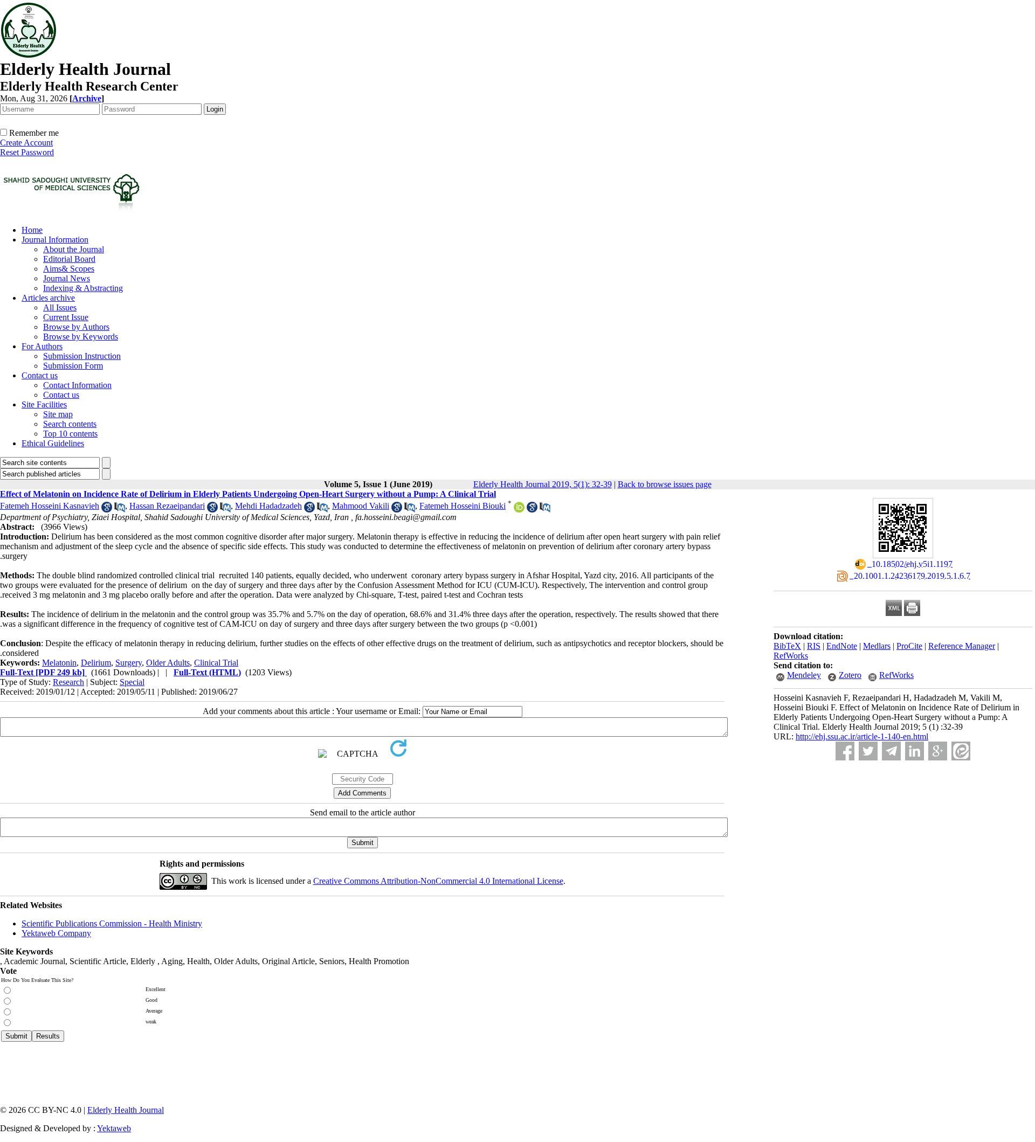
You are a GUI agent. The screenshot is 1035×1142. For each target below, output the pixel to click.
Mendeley (804, 675)
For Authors (42, 346)
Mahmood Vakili (360, 505)
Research (68, 682)
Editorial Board (69, 259)
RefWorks (791, 655)
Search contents (69, 423)
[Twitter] (868, 751)
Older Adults (168, 662)
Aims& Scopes (68, 268)
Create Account (26, 142)
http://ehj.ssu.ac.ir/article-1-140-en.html (862, 736)
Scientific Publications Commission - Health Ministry (112, 923)
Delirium (96, 662)
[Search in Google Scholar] (106, 509)
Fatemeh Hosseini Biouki (462, 505)
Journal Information (55, 239)
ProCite (909, 645)
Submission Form (73, 365)
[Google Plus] (937, 751)
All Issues (60, 307)
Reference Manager (961, 645)
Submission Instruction (82, 356)
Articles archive (48, 297)
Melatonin (59, 662)
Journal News (66, 278)
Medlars (877, 645)
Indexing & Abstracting (83, 288)
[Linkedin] (914, 751)
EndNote (841, 645)
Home (32, 229)
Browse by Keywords (80, 336)
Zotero (850, 675)
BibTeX (787, 645)
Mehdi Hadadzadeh (268, 505)
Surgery (128, 662)
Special (132, 682)
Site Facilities (44, 404)
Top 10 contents (70, 433)
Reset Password (27, 152)
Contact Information (77, 385)
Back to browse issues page (665, 484)
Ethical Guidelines (53, 443)
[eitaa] (960, 751)
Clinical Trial (216, 662)
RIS (813, 645)
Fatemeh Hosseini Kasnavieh (49, 505)
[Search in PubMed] (119, 509)
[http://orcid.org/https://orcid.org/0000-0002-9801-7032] (519, 509)
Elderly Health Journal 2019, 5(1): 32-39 (542, 484)
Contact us (40, 375)
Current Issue (65, 317)
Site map (58, 414)
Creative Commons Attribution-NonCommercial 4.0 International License (438, 880)
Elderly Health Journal (125, 1110)
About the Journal (73, 249)
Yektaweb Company (56, 933)
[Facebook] (845, 751)
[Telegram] (891, 751)
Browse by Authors (76, 326)
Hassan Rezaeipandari (167, 505)
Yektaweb (114, 1128)
